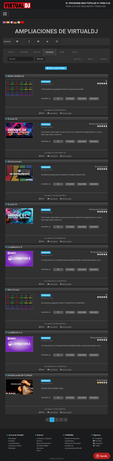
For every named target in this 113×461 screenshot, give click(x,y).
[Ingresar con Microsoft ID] (38, 41)
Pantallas (11, 448)
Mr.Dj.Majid (103, 380)
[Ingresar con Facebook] (29, 41)
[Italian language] (18, 22)
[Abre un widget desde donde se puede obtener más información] (101, 456)
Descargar (12, 438)
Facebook (98, 438)
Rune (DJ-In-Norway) (99, 124)
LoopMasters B (15, 247)
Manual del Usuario (44, 443)
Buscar (40, 59)
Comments (53, 113)
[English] (4, 22)
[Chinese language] (22, 22)
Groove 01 (12, 204)
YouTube (98, 441)
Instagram (98, 443)
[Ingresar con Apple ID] (47, 41)
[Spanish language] (7, 22)
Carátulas (24, 52)
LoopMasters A (15, 332)
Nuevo (11, 52)
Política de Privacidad (73, 443)
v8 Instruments (15, 162)
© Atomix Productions (57, 458)
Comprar (11, 441)
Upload (104, 59)
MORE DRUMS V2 (16, 76)
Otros (74, 52)
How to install (66, 113)
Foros (39, 450)
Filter (90, 59)
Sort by (77, 59)
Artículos (40, 448)
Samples (49, 52)
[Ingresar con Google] (57, 41)
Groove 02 (12, 119)
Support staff (102, 167)
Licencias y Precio (14, 446)
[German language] (15, 22)
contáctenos (69, 441)
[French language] (11, 22)
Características (13, 443)
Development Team (100, 252)
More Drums (14, 290)
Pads (62, 52)
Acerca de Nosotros (72, 438)
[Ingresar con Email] (17, 41)
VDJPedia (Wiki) (42, 446)
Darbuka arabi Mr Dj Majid (20, 375)
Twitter (97, 446)
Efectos (37, 52)
